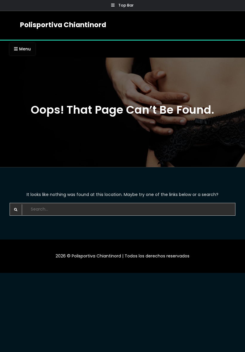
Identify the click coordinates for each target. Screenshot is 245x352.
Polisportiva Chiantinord (63, 25)
